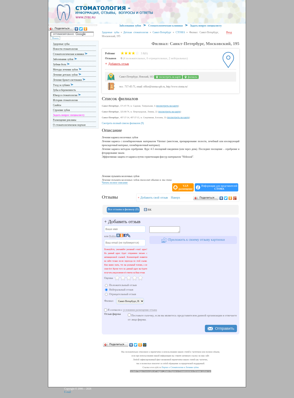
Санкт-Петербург (162, 32)
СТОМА (180, 32)
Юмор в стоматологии (65, 95)
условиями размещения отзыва (140, 309)
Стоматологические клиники (69, 54)
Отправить (224, 328)
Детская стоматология (135, 32)
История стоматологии (65, 100)
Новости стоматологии (65, 48)
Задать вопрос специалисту (206, 25)
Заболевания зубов (63, 59)
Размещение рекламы (64, 119)
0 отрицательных (157, 58)
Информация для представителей (219, 187)
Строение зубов (61, 110)
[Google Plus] (235, 198)
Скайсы (57, 105)
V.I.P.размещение (186, 187)
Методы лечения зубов (66, 69)
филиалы (192, 76)
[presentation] (123, 210)
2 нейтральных (178, 58)
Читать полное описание (115, 182)
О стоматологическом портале (69, 124)
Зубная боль (60, 64)
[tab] (123, 210)
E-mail (67, 391)
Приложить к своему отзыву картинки (196, 239)
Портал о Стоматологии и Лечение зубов (180, 367)
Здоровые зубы (61, 43)
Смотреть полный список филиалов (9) (123, 123)
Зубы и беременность (64, 90)
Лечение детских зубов (65, 74)
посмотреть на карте (169, 76)
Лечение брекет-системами (67, 79)
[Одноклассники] (85, 29)
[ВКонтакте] (76, 29)
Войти (112, 236)
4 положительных (134, 58)
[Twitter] (81, 29)
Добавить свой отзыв (154, 197)
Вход (229, 32)
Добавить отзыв (118, 63)
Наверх (175, 197)
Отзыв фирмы (112, 314)
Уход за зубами (61, 85)
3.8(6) (144, 53)
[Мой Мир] (144, 345)
